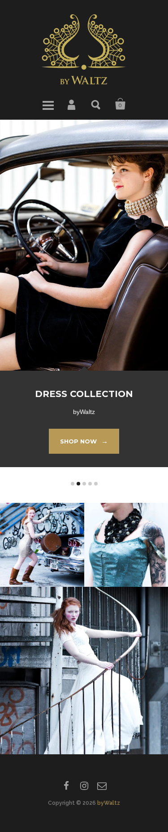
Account (72, 104)
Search (96, 104)
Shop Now (84, 441)
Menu (48, 104)
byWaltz (108, 803)
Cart (120, 104)
